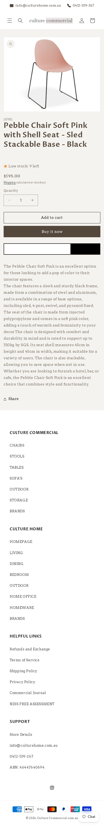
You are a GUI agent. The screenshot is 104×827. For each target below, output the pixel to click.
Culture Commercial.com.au (57, 818)
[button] (9, 20)
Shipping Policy (23, 671)
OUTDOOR (19, 489)
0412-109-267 (21, 756)
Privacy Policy (22, 682)
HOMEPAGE (21, 542)
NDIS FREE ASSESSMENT (32, 704)
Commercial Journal (28, 693)
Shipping (10, 182)
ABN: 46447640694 (27, 767)
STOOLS (17, 456)
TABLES (17, 467)
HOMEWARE (22, 608)
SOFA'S (16, 478)
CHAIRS (17, 445)
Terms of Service (25, 660)
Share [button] (13, 399)
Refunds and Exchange (30, 649)
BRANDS (17, 511)
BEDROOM (19, 575)
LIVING (16, 553)
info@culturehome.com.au (34, 745)
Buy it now (52, 231)
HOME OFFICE (23, 596)
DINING (17, 564)
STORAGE (19, 500)
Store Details (21, 735)
